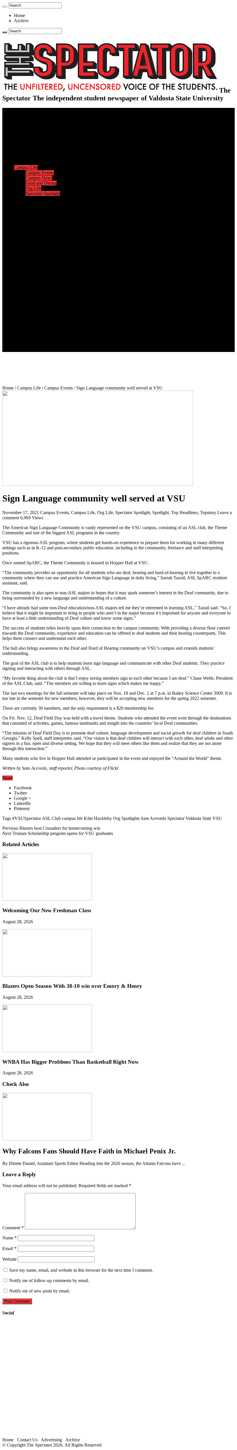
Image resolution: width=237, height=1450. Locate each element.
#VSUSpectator (26, 818)
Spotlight (160, 512)
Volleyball (34, 245)
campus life (72, 818)
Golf (29, 250)
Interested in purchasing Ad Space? (57, 349)
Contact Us (35, 328)
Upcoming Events (30, 318)
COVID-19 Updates (44, 136)
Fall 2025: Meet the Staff (48, 333)
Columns (33, 157)
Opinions (22, 141)
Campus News (38, 177)
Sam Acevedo (153, 818)
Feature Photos (39, 302)
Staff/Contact (26, 323)
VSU (217, 818)
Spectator (175, 818)
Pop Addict (35, 276)
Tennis (31, 255)
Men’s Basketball (41, 224)
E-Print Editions (28, 115)
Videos (31, 286)
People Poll (35, 151)
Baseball (33, 219)
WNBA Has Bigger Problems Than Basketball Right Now (70, 1062)
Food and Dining (41, 183)
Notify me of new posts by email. (39, 1290)
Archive (21, 20)
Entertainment (26, 260)
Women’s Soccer (40, 240)
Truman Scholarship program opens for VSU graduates (57, 833)
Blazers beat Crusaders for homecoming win (51, 828)
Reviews (33, 271)
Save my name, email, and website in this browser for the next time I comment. (81, 1270)
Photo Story (36, 307)
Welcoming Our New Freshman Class (46, 910)
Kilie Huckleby (98, 818)
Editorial (33, 146)
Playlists (32, 292)
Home (19, 15)
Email (9, 1248)
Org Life (33, 188)
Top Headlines (184, 512)
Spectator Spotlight (42, 193)
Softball (32, 235)
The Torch (23, 312)
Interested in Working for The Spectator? (62, 344)
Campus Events (39, 172)
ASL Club (51, 818)
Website (9, 1259)
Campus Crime (39, 125)
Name (9, 1237)
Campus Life (26, 167)
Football (32, 214)
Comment (13, 1227)
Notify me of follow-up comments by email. (49, 1280)
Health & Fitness (40, 203)
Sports (19, 198)
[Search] (4, 7)
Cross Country (38, 209)
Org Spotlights (126, 818)
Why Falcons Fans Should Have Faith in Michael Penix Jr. (89, 1151)
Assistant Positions (42, 338)
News (19, 120)
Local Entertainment (43, 281)
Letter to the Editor (42, 162)
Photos (20, 297)
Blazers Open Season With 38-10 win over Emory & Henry (72, 986)
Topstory (208, 512)
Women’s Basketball (44, 229)
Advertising (51, 1439)
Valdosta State (198, 818)
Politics (32, 131)
